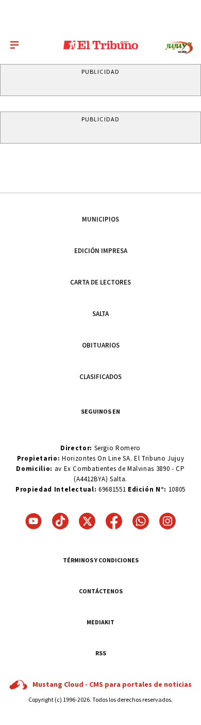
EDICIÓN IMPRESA (100, 250)
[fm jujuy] (179, 47)
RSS (100, 653)
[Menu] (14, 45)
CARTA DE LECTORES (100, 282)
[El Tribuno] (100, 45)
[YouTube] (33, 521)
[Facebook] (114, 521)
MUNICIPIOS (100, 219)
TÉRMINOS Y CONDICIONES (101, 560)
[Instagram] (167, 521)
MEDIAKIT (100, 622)
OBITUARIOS (101, 345)
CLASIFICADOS (100, 376)
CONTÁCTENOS (101, 591)
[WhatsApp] (140, 521)
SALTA (100, 313)
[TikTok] (60, 521)
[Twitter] (87, 521)
